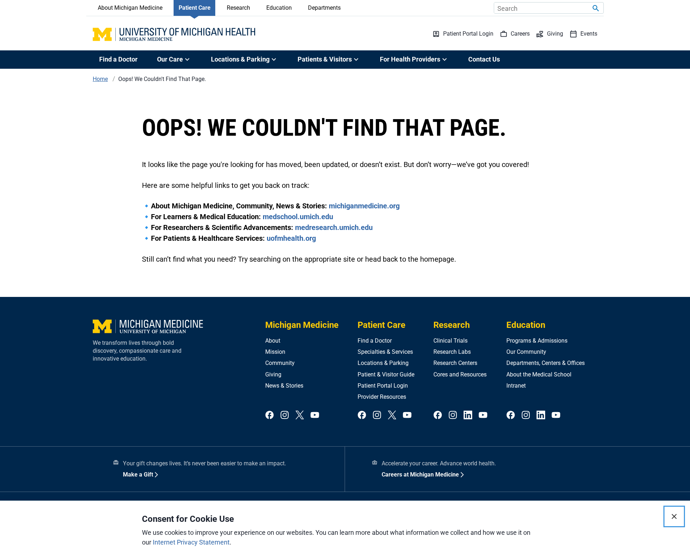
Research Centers (455, 363)
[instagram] (284, 415)
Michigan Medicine (302, 325)
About (272, 340)
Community (280, 363)
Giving (273, 374)
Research (238, 7)
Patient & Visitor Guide (386, 374)
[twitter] (299, 415)
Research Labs (452, 351)
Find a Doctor (118, 59)
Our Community (526, 351)
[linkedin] (468, 415)
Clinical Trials (450, 340)
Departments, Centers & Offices (545, 363)
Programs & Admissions (536, 340)
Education (279, 7)
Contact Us (484, 59)
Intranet (516, 385)
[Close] (674, 516)
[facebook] (269, 415)
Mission (275, 351)
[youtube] (314, 415)
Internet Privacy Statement (191, 542)
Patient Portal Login (383, 385)
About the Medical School (538, 374)
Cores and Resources (460, 374)
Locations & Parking (383, 363)
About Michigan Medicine (130, 7)
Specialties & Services (385, 351)
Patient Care (195, 7)
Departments (324, 7)
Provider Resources (382, 396)
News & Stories (284, 385)
